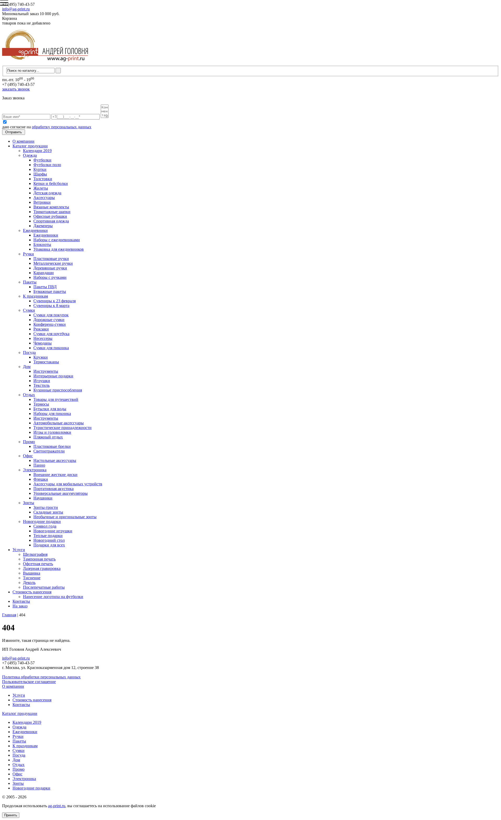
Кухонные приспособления (57, 390)
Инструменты (45, 371)
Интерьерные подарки (53, 376)
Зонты (28, 503)
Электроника (34, 470)
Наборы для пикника (52, 413)
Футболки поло (47, 164)
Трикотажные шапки (51, 211)
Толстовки (42, 179)
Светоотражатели (49, 451)
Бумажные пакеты (49, 291)
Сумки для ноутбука (51, 333)
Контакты (21, 601)
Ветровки (42, 202)
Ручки (28, 254)
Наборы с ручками (50, 277)
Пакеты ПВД (45, 287)
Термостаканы (46, 362)
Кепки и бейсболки (50, 183)
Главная (9, 615)
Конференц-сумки (49, 324)
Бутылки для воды (49, 409)
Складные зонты (48, 512)
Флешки (40, 479)
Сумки (29, 310)
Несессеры (42, 338)
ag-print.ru (56, 806)
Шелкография (35, 554)
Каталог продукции (30, 146)
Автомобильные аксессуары (58, 423)
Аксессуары (44, 197)
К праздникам (35, 296)
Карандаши (43, 272)
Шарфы (40, 174)
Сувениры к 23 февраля (54, 301)
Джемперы (43, 226)
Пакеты (30, 282)
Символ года (44, 526)
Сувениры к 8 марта (51, 305)
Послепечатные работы (44, 587)
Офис (28, 456)
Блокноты (42, 244)
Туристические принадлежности (62, 427)
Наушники (42, 498)
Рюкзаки (41, 329)
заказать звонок (16, 89)
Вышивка (31, 573)
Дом (27, 366)
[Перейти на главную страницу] (45, 63)
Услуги (19, 549)
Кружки (40, 357)
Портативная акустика (53, 488)
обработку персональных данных (61, 127)
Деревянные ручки (50, 268)
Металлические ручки (53, 263)
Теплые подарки (48, 535)
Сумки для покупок (51, 315)
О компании (23, 141)
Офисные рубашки (50, 216)
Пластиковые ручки (51, 258)
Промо (29, 441)
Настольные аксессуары (54, 460)
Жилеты (40, 188)
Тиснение (31, 578)
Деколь (29, 582)
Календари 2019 (37, 150)
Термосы (41, 404)
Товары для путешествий (55, 399)
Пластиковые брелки (52, 446)
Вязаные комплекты (51, 207)
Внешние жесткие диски (55, 474)
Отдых (29, 395)
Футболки (42, 160)
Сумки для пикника (51, 348)
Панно (39, 465)
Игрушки (41, 380)
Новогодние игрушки (52, 531)
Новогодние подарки (42, 521)
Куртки (39, 169)
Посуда (29, 352)
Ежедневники (35, 230)
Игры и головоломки (52, 432)
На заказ (20, 606)
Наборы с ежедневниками (56, 240)
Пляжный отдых (48, 437)
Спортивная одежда (51, 221)
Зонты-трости (45, 507)
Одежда (30, 155)
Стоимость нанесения (32, 592)
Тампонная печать (39, 559)
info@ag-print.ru (16, 9)
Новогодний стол (49, 540)
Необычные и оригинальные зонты (65, 517)
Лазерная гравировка (42, 568)
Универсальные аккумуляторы (60, 493)
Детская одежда (47, 193)
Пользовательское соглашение (29, 681)
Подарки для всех (49, 545)
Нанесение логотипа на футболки (53, 596)
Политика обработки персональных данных (41, 677)
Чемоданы (42, 343)
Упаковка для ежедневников (58, 249)
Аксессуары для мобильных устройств (67, 484)
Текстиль (41, 385)
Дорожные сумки (48, 319)
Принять (10, 815)
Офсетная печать (38, 564)
